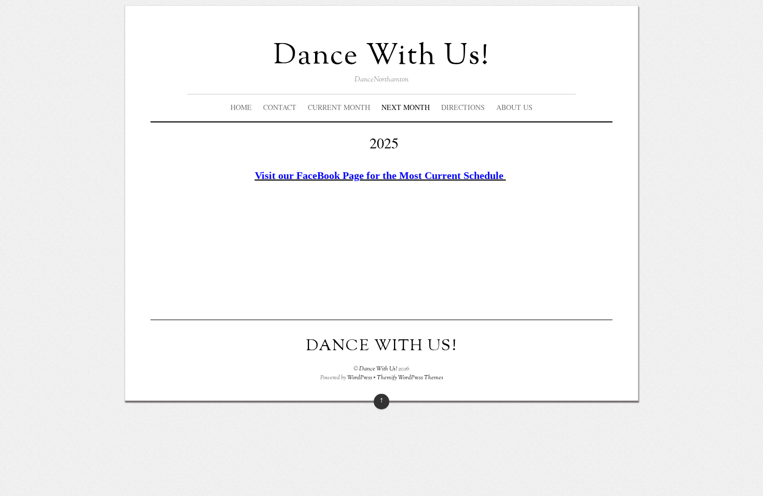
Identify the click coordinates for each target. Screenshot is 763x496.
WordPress (359, 378)
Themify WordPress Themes (410, 378)
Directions (463, 107)
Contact (279, 107)
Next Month (406, 107)
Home (241, 107)
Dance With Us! (378, 369)
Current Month (339, 107)
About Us (514, 107)
